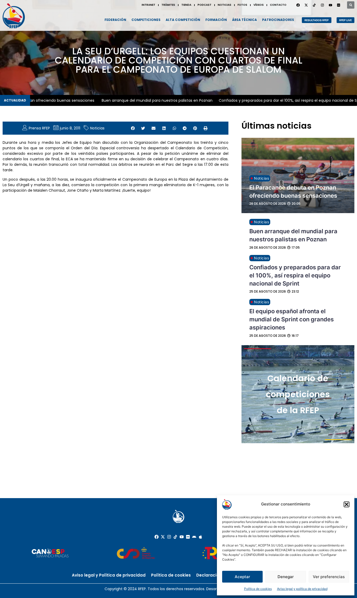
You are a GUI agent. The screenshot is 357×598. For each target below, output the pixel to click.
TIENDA (186, 5)
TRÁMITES (168, 5)
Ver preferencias (329, 576)
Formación (216, 20)
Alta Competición (183, 20)
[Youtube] (330, 5)
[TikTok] (314, 5)
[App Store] (200, 537)
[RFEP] (14, 15)
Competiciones (145, 20)
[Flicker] (338, 5)
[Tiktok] (175, 537)
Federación (115, 20)
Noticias (97, 128)
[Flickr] (188, 537)
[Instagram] (322, 5)
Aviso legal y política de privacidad (302, 589)
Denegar (286, 576)
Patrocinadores (278, 20)
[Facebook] (298, 5)
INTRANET (148, 5)
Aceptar (242, 576)
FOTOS (242, 5)
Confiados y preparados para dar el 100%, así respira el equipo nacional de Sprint (295, 275)
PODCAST (204, 5)
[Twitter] (306, 5)
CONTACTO (278, 5)
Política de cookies (258, 589)
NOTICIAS (224, 5)
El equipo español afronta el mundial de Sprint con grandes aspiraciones (291, 319)
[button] (346, 504)
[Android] (194, 537)
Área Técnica (244, 20)
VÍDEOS (259, 5)
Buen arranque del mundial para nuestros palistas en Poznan (148, 100)
